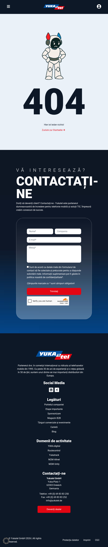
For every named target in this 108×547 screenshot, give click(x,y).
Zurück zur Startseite (52, 130)
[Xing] (57, 390)
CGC (97, 540)
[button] (6, 541)
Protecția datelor (71, 540)
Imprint (86, 540)
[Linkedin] (51, 390)
